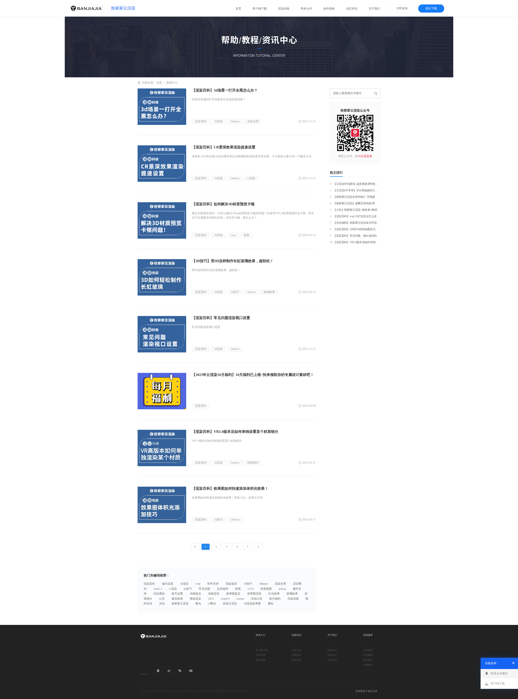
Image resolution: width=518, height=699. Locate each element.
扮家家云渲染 (123, 8)
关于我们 (374, 8)
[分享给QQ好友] (158, 671)
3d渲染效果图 (252, 603)
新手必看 (177, 593)
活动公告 (256, 598)
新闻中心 (172, 82)
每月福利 (274, 598)
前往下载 (431, 8)
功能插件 (368, 664)
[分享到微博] (169, 671)
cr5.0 (251, 588)
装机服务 (368, 660)
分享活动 (296, 650)
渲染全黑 (253, 121)
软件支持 (213, 583)
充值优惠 (293, 598)
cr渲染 (251, 178)
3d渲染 (218, 121)
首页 (238, 8)
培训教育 (368, 650)
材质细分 (253, 462)
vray (233, 235)
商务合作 (306, 8)
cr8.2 (211, 598)
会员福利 (222, 588)
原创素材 (368, 655)
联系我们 (332, 655)
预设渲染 (195, 598)
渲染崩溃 (231, 583)
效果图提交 (233, 593)
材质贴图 (266, 588)
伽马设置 (167, 583)
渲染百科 (200, 121)
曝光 (198, 603)
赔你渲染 (296, 660)
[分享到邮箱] (191, 671)
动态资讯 (351, 8)
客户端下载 (260, 8)
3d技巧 (235, 292)
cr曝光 (212, 603)
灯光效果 (274, 593)
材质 (246, 235)
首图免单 (296, 655)
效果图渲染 (254, 593)
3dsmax (235, 121)
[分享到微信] (180, 671)
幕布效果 (177, 598)
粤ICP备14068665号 (237, 691)
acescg (282, 588)
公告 (162, 598)
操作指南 (329, 8)
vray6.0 (225, 598)
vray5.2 (157, 588)
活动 (162, 603)
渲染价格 (283, 8)
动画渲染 (213, 593)
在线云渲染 (230, 603)
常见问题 (204, 588)
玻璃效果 (269, 292)
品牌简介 (332, 650)
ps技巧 (188, 588)
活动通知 (159, 593)
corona (240, 598)
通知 (270, 603)
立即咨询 (402, 8)
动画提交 (195, 593)
